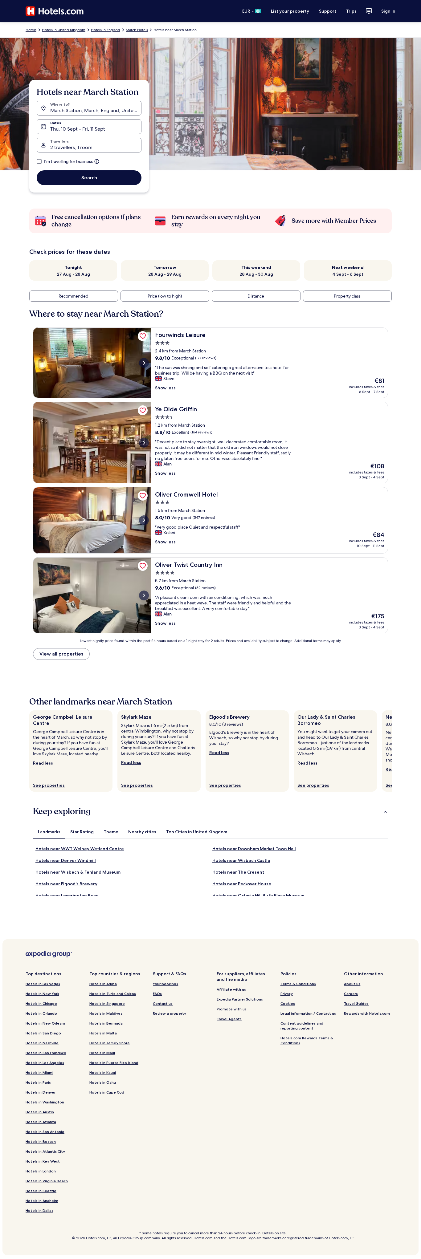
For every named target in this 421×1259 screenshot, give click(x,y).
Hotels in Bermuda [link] (106, 1023)
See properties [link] (49, 785)
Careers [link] (351, 993)
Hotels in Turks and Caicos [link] (112, 993)
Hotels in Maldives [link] (105, 1013)
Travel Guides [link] (356, 1003)
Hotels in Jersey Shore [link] (109, 1043)
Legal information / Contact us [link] (308, 1013)
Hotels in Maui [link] (102, 1052)
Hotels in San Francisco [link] (46, 1052)
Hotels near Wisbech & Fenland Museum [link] (78, 872)
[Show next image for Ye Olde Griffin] (144, 443)
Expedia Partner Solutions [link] (240, 999)
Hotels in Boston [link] (41, 1141)
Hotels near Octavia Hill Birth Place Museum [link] (258, 895)
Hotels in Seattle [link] (41, 1190)
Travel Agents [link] (229, 1019)
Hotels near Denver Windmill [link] (65, 860)
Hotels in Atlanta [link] (41, 1121)
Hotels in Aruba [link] (103, 983)
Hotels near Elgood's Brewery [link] (66, 884)
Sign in (388, 11)
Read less (43, 763)
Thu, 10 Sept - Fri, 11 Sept (77, 129)
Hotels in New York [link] (42, 993)
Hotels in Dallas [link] (39, 1210)
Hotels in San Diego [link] (43, 1033)
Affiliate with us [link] (231, 989)
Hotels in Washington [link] (45, 1102)
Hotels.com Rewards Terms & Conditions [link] (306, 1040)
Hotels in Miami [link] (39, 1072)
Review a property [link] (169, 1013)
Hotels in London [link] (41, 1171)
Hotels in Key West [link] (43, 1161)
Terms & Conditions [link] (298, 983)
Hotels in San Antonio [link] (45, 1131)
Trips (351, 11)
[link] (143, 336)
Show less (165, 388)
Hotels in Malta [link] (103, 1033)
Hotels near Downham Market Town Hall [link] (254, 848)
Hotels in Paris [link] (38, 1082)
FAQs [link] (157, 993)
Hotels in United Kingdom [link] (63, 29)
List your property (290, 11)
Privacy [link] (286, 993)
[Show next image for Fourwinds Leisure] (144, 363)
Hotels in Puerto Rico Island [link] (113, 1062)
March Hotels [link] (137, 29)
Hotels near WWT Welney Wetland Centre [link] (79, 848)
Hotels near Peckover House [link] (241, 884)
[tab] (49, 832)
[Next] (392, 751)
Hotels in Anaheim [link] (42, 1200)
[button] (210, 811)
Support (327, 11)
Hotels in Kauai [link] (102, 1072)
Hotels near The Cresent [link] (238, 872)
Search (89, 178)
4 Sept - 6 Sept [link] (347, 274)
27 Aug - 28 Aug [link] (73, 274)
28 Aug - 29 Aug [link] (165, 274)
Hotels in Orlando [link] (41, 1013)
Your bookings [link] (165, 983)
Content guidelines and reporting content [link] (301, 1025)
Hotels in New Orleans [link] (46, 1023)
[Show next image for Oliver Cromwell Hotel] (144, 520)
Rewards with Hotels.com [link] (367, 1013)
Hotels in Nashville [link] (42, 1043)
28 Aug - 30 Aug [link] (256, 274)
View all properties (61, 654)
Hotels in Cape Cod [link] (106, 1092)
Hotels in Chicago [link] (41, 1003)
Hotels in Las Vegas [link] (43, 983)
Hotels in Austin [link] (40, 1112)
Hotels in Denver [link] (40, 1092)
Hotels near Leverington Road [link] (67, 895)
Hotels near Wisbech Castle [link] (241, 860)
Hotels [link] (31, 29)
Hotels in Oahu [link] (102, 1082)
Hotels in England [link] (105, 29)
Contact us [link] (163, 1003)
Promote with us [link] (232, 1009)
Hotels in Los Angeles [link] (45, 1062)
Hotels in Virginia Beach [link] (47, 1181)
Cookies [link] (287, 1003)
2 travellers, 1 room (71, 147)
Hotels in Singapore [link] (107, 1003)
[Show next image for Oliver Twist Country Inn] (144, 595)
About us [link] (352, 983)
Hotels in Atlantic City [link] (45, 1151)
